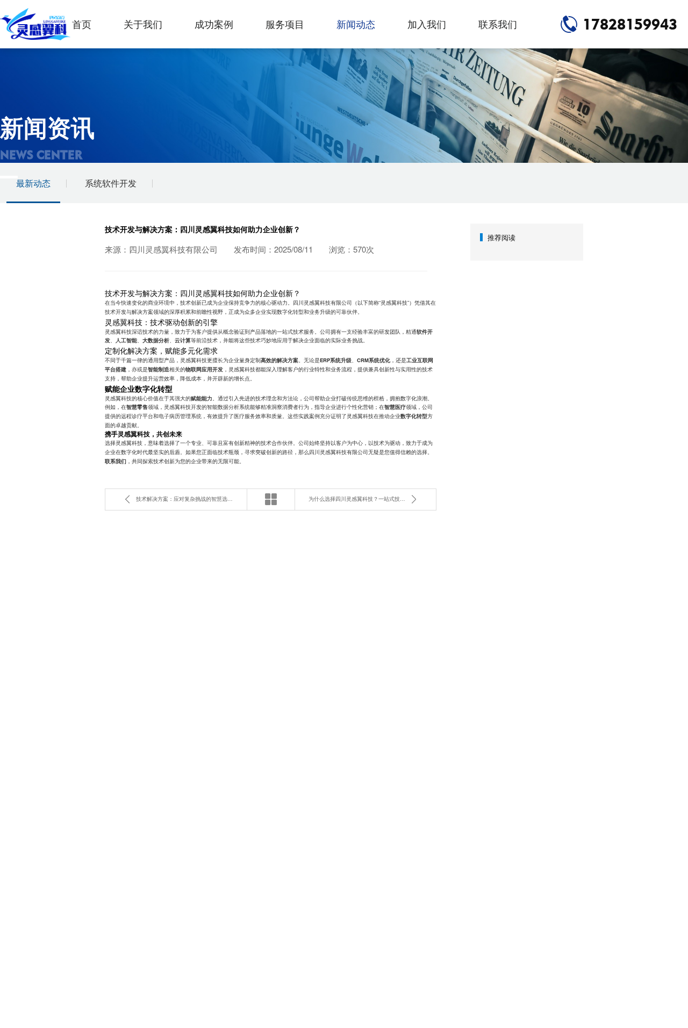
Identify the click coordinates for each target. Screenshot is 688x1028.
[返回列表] (271, 499)
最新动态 (33, 183)
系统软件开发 (111, 183)
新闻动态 (355, 24)
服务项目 (285, 24)
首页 (81, 24)
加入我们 (426, 24)
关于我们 (143, 24)
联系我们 (497, 24)
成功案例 (214, 24)
